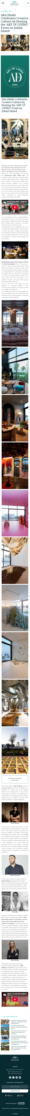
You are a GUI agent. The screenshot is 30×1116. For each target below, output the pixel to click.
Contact (15, 1066)
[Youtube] (20, 1077)
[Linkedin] (17, 1077)
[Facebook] (10, 1077)
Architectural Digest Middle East (14, 175)
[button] (15, 1114)
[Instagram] (13, 1077)
